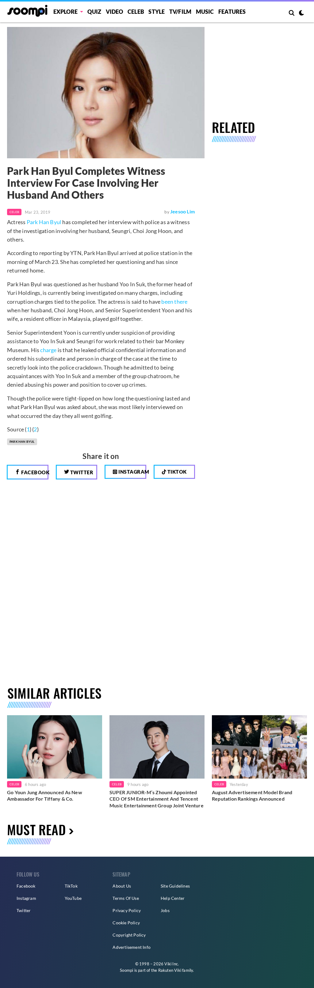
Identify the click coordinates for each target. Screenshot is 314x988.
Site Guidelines (175, 885)
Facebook (34, 472)
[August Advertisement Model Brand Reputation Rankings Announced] (259, 746)
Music (205, 11)
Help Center (173, 898)
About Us (122, 885)
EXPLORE (65, 11)
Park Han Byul (44, 222)
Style (156, 11)
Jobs (165, 910)
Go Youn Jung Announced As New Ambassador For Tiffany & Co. (44, 795)
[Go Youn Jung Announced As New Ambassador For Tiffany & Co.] (54, 746)
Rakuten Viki (169, 970)
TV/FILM (180, 11)
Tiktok (176, 472)
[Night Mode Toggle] (301, 13)
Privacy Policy (127, 910)
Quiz (94, 11)
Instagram (131, 472)
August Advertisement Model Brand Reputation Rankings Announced (252, 795)
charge (48, 350)
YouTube (73, 898)
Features (232, 11)
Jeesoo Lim (182, 211)
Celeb (136, 11)
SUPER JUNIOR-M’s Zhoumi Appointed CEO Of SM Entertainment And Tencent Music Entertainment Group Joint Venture (156, 798)
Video (114, 11)
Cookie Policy (126, 922)
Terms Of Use (126, 898)
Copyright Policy (129, 934)
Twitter (81, 472)
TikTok (71, 885)
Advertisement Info (132, 947)
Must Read (36, 829)
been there (174, 301)
